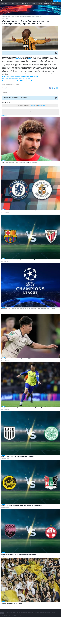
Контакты (9, 610)
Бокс (9, 3)
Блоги (17, 1)
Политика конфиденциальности (47, 610)
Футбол (2, 3)
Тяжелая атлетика (47, 3)
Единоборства (39, 3)
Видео (24, 1)
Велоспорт (54, 3)
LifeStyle (24, 3)
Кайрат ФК (5, 92)
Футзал (33, 3)
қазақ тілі (57, 1)
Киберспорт (18, 3)
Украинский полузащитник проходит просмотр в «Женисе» (16, 78)
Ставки (20, 1)
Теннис (28, 3)
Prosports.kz (18, 58)
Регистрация (44, 1)
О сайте (4, 610)
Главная (12, 1)
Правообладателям (28, 610)
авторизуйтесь (33, 105)
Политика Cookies (37, 610)
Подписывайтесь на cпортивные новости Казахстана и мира (15, 53)
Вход (49, 1)
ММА (6, 3)
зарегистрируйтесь (42, 105)
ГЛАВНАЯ (3, 16)
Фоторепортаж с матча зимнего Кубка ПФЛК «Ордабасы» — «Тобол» (18, 80)
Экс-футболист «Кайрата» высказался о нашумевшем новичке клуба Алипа (20, 76)
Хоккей (13, 3)
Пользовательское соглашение (18, 610)
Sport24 (30, 58)
